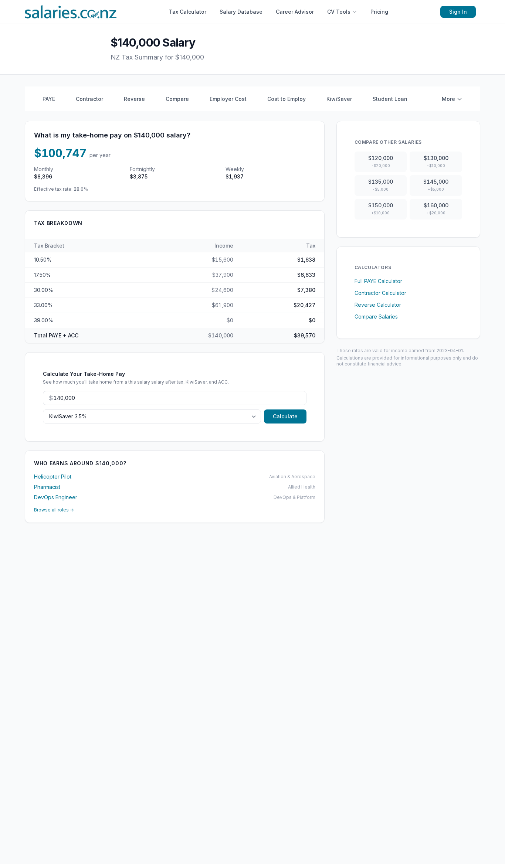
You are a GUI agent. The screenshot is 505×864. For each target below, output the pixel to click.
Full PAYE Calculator (378, 281)
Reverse (134, 99)
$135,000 (380, 184)
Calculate (285, 416)
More (448, 99)
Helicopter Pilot (52, 476)
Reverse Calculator (378, 305)
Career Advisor (295, 11)
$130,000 (436, 161)
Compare (177, 99)
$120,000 (380, 161)
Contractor (89, 99)
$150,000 (380, 208)
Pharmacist (47, 487)
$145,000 (435, 184)
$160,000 (436, 208)
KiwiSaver (339, 99)
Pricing (379, 11)
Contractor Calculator (380, 293)
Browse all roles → (54, 510)
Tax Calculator (187, 11)
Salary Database (241, 11)
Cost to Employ (286, 99)
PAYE (49, 99)
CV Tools (338, 11)
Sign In (458, 11)
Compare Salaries (376, 316)
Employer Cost (228, 99)
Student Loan (390, 99)
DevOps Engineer (55, 497)
